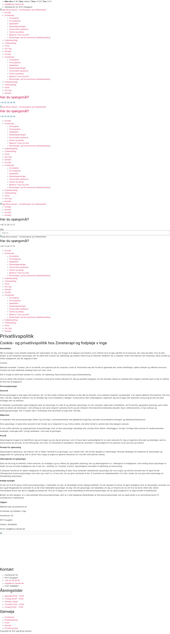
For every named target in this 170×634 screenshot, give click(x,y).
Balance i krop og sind (19, 35)
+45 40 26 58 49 (7, 102)
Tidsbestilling (10, 43)
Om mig (8, 48)
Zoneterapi (9, 15)
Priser (7, 46)
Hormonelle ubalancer (18, 29)
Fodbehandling (11, 40)
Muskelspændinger (17, 26)
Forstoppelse (15, 21)
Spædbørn (14, 23)
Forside (8, 12)
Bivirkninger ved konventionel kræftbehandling (29, 37)
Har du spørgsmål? (14, 97)
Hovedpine (14, 18)
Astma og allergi (16, 32)
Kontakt (8, 51)
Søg (1, 229)
